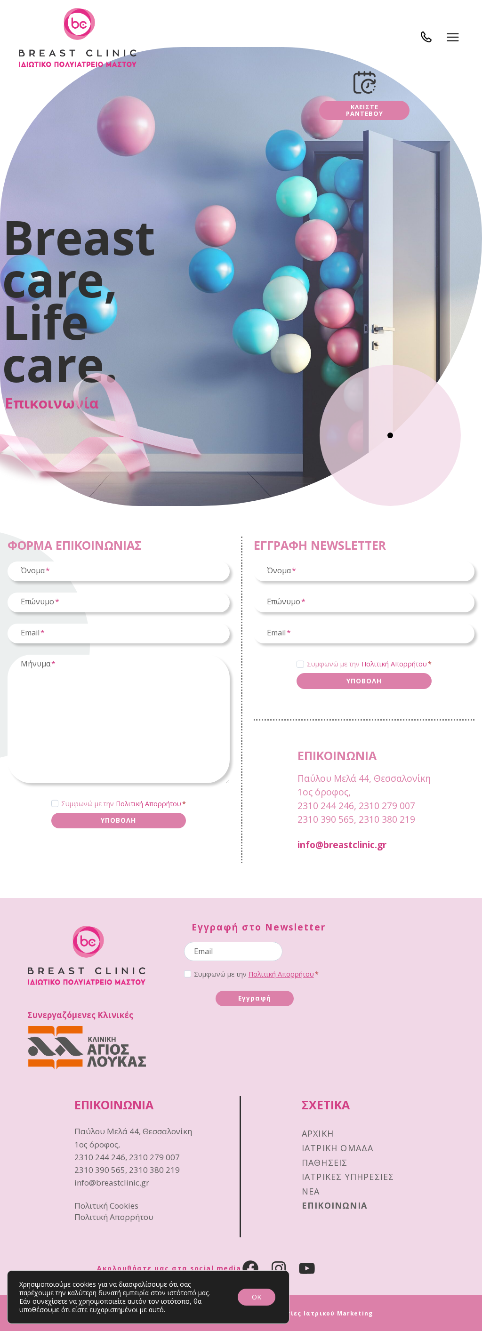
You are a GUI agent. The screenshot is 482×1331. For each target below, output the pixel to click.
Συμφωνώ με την (123, 803)
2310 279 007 (387, 805)
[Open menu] (453, 37)
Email (33, 632)
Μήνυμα (38, 663)
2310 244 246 (325, 805)
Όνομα (35, 570)
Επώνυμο (40, 601)
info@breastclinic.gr (341, 844)
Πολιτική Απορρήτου (148, 803)
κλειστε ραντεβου (364, 110)
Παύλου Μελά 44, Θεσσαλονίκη (364, 778)
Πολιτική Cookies (106, 1205)
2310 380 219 (387, 819)
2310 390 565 (325, 819)
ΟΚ (256, 1296)
